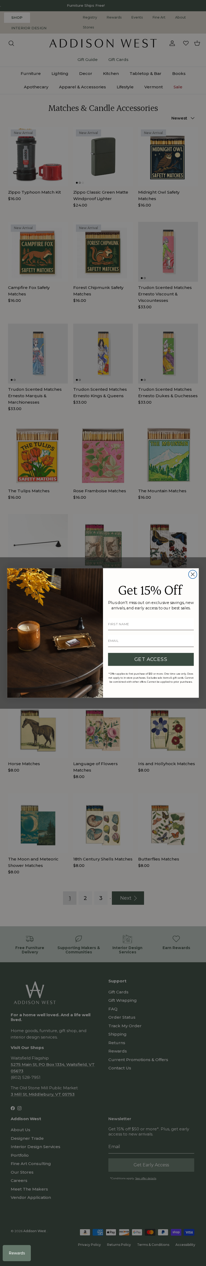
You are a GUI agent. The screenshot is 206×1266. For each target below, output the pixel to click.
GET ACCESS (150, 659)
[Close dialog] (193, 574)
